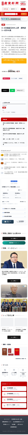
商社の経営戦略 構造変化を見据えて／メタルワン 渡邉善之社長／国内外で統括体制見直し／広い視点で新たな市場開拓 (13, 273)
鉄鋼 (4, 107)
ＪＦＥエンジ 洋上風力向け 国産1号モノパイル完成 (15, 163)
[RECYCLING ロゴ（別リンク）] (24, 300)
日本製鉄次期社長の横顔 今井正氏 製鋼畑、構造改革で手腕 (15, 168)
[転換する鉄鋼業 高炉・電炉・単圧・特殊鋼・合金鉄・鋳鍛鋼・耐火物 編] (4, 351)
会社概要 (13, 424)
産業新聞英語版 (13, 426)
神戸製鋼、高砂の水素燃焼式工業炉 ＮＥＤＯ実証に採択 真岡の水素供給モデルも (15, 155)
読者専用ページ (14, 9)
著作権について (6, 424)
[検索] (17, 14)
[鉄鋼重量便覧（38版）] (17, 351)
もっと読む (13, 238)
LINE (12, 90)
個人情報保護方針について (18, 421)
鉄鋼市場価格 (7, 212)
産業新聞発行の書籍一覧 (21, 358)
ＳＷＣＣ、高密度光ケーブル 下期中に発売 (14, 159)
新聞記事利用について (6, 421)
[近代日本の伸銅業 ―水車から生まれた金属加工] (10, 351)
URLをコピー (20, 90)
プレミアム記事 (14, 78)
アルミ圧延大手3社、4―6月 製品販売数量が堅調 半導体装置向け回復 (15, 172)
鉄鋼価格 (20, 78)
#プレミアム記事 (6, 112)
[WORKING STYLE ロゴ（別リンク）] (24, 286)
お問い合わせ (20, 424)
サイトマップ (6, 419)
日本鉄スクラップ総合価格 (9, 208)
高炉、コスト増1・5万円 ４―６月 (11, 139)
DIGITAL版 (6, 9)
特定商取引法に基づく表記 (17, 419)
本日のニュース (6, 78)
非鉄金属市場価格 (8, 216)
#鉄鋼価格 (13, 112)
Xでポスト (5, 90)
